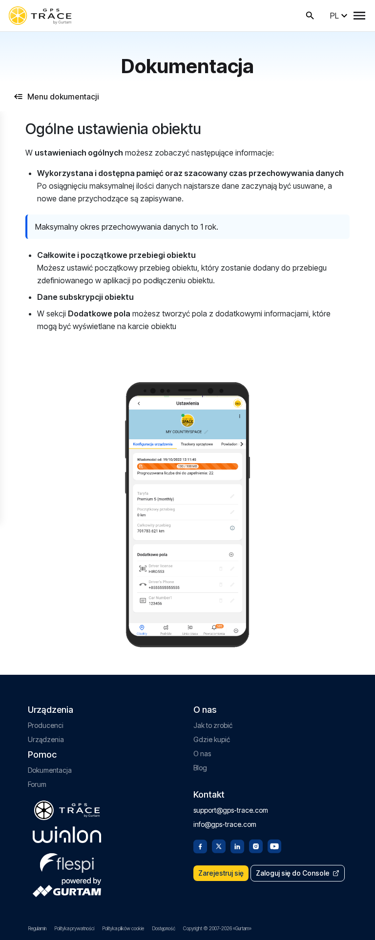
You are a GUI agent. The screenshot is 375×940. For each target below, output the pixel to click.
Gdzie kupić (211, 739)
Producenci (45, 725)
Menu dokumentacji (63, 96)
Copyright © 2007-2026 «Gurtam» (217, 928)
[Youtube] (274, 845)
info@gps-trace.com (224, 824)
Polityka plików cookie (123, 928)
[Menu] (359, 15)
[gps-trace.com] (40, 15)
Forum (37, 784)
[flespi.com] (67, 861)
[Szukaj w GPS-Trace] (310, 15)
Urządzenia (46, 739)
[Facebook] (200, 845)
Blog (200, 768)
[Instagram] (256, 845)
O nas (202, 753)
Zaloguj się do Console (293, 873)
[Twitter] (219, 845)
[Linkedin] (237, 845)
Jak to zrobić (212, 725)
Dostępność (163, 928)
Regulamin (37, 928)
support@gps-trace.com (230, 810)
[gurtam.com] (67, 834)
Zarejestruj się (221, 873)
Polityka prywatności (74, 928)
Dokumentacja (50, 770)
